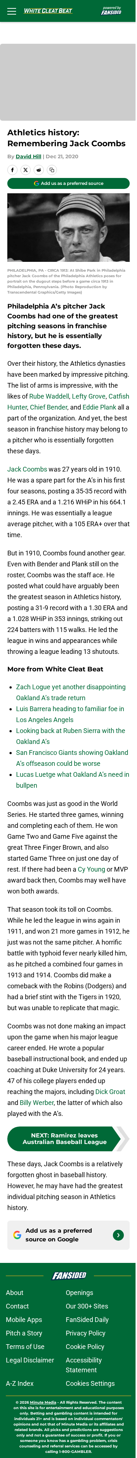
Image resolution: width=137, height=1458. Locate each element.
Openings (79, 1292)
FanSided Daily (87, 1319)
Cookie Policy (85, 1346)
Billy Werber (37, 1102)
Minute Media (43, 1402)
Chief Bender (48, 407)
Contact (17, 1306)
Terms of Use (25, 1346)
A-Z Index (20, 1383)
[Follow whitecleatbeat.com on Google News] (118, 1235)
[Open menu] (11, 11)
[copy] (52, 170)
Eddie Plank (99, 407)
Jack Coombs (27, 469)
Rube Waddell (49, 396)
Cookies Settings (90, 1383)
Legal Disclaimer (30, 1360)
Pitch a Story (24, 1333)
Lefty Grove (89, 396)
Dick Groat (110, 1092)
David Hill (28, 156)
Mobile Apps (24, 1319)
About (14, 1292)
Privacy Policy (86, 1333)
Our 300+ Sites (87, 1306)
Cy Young (91, 869)
